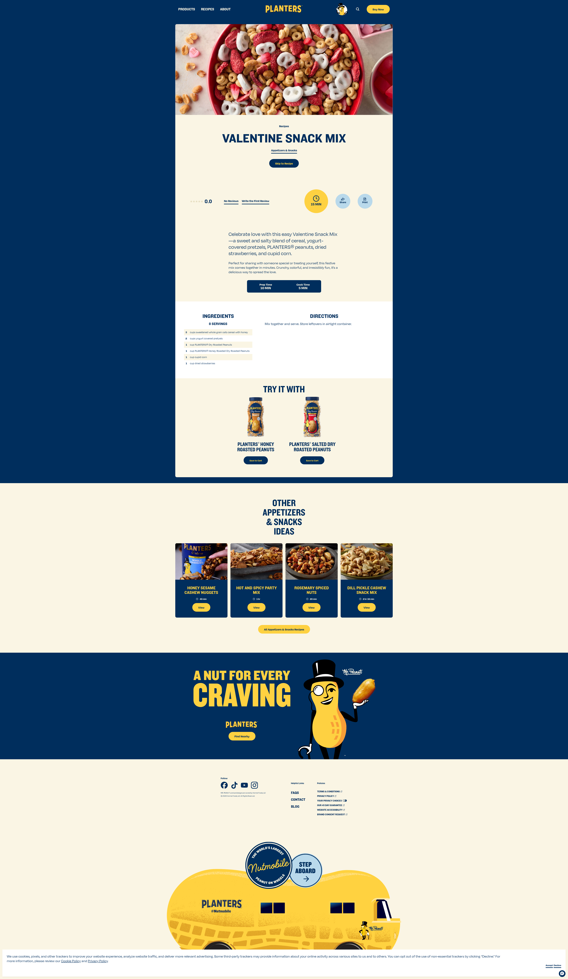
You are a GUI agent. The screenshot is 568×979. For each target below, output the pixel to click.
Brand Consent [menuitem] (331, 814)
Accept (549, 965)
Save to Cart (256, 460)
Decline (557, 965)
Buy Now (378, 9)
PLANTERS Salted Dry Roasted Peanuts (312, 446)
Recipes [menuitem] (207, 9)
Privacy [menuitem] (325, 796)
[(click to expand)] (357, 9)
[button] (562, 973)
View (201, 607)
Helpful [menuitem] (297, 783)
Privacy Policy (98, 961)
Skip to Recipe (284, 163)
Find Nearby (242, 736)
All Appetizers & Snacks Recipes (284, 629)
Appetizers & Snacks (284, 150)
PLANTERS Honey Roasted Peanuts (255, 446)
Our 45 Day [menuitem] (329, 805)
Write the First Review (255, 201)
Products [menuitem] (186, 9)
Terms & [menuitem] (328, 791)
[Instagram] (254, 785)
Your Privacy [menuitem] (329, 800)
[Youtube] (244, 785)
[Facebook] (224, 785)
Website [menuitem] (329, 809)
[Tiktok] (234, 785)
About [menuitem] (225, 9)
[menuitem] (298, 792)
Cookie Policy (71, 961)
